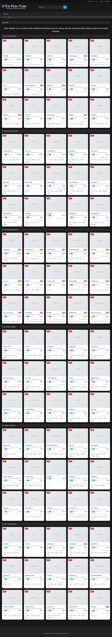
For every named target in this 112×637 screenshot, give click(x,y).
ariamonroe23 (51, 281)
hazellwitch (94, 476)
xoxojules (49, 409)
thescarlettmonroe (30, 85)
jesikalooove (94, 544)
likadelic (49, 312)
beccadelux (50, 346)
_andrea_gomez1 (51, 378)
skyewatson (72, 575)
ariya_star (28, 114)
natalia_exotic (7, 346)
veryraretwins (51, 182)
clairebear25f (72, 544)
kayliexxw (49, 85)
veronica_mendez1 (8, 606)
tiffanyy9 (5, 56)
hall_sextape (28, 182)
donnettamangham (96, 575)
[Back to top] (107, 632)
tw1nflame (28, 213)
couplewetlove (51, 151)
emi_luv (71, 445)
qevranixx (6, 115)
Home (6, 14)
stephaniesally (29, 606)
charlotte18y (28, 312)
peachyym (72, 476)
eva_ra (5, 85)
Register (107, 1)
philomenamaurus (52, 445)
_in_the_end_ (73, 508)
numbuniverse (29, 476)
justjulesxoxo (94, 281)
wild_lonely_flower (8, 378)
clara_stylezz (94, 445)
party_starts (94, 151)
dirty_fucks (94, 182)
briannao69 (72, 346)
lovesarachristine (30, 409)
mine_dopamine (73, 182)
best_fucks (6, 182)
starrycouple (72, 213)
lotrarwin (93, 85)
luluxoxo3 (72, 85)
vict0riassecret (29, 249)
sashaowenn (6, 445)
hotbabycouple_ (95, 213)
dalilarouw (94, 114)
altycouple (72, 151)
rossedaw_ (50, 575)
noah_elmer (94, 508)
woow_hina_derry (8, 312)
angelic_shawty (7, 476)
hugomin (49, 476)
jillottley (71, 115)
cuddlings (72, 409)
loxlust (71, 378)
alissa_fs (27, 544)
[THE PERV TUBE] (14, 7)
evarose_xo (50, 606)
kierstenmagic (73, 56)
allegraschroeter (29, 575)
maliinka (49, 213)
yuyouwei (6, 508)
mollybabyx (6, 249)
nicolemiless (94, 346)
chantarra (93, 409)
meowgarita (94, 56)
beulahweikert (29, 508)
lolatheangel (50, 544)
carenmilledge (73, 281)
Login (101, 1)
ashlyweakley (72, 312)
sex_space (28, 378)
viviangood (28, 56)
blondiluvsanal (95, 378)
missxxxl (27, 346)
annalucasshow (7, 151)
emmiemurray (50, 114)
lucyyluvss (50, 508)
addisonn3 (50, 56)
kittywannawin (73, 606)
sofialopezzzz (29, 445)
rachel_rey (28, 151)
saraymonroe (6, 409)
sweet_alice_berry (96, 312)
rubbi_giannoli (7, 213)
